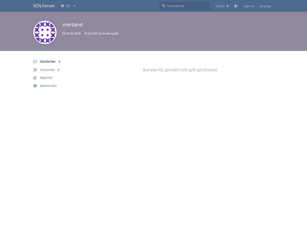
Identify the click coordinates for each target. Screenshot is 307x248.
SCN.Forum (44, 5)
